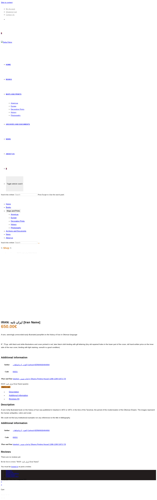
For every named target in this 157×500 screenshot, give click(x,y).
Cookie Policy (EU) (12, 476)
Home (8, 204)
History (14, 224)
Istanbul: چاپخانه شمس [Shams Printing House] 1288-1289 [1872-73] (39, 379)
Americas (15, 214)
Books (8, 207)
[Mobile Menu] (2, 198)
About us (9, 238)
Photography (16, 228)
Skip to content (7, 2)
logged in (14, 467)
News (8, 234)
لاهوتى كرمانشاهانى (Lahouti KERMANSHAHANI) (31, 365)
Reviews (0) (14, 399)
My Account (10, 9)
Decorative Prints (18, 221)
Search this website (8, 195)
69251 (15, 372)
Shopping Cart (11, 12)
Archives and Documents (16, 231)
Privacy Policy (10, 475)
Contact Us (10, 15)
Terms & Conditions (12, 473)
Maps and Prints (13, 211)
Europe (14, 218)
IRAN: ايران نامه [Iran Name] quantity (14, 384)
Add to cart (6, 387)
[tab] (81, 392)
